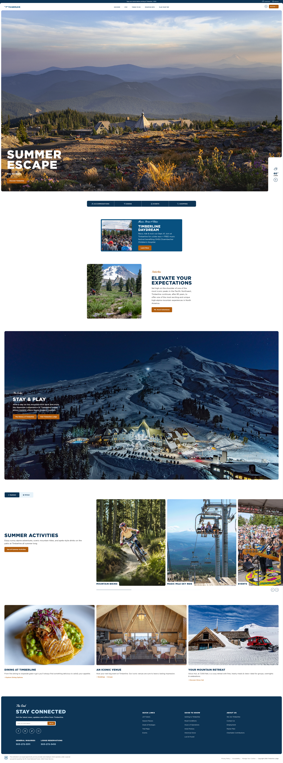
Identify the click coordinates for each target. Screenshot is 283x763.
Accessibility (236, 758)
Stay (125, 7)
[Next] (277, 590)
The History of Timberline (24, 417)
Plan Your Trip (164, 7)
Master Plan (231, 729)
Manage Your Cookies (249, 758)
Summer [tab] (13, 495)
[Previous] (272, 590)
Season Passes (147, 721)
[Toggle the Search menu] (266, 6)
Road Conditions (191, 721)
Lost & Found (189, 737)
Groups (110, 677)
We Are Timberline (233, 717)
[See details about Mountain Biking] (130, 542)
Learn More (145, 248)
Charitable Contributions (236, 733)
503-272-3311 (23, 744)
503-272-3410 (48, 744)
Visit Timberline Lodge (48, 417)
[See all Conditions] (276, 181)
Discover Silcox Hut (197, 680)
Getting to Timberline (192, 717)
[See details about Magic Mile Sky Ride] (201, 542)
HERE (154, 1)
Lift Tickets (146, 717)
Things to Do (136, 7)
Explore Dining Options (14, 677)
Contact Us (231, 721)
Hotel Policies (189, 729)
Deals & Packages (148, 725)
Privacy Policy (225, 758)
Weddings (101, 677)
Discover (117, 7)
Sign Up (51, 723)
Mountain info (150, 7)
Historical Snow (190, 733)
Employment (231, 725)
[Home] (12, 7)
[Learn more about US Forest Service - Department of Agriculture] (6, 758)
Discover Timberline (16, 181)
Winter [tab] (27, 495)
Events (144, 733)
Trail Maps (146, 729)
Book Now (272, 6)
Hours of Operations (192, 725)
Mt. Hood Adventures (162, 310)
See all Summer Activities (16, 549)
